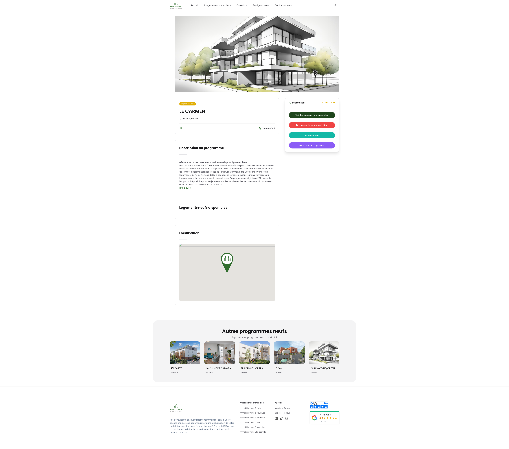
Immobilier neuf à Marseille (252, 427)
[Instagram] (286, 418)
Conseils (240, 5)
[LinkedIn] (276, 418)
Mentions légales (282, 408)
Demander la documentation (312, 125)
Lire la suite (185, 187)
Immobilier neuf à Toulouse (252, 413)
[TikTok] (281, 418)
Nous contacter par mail (312, 145)
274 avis (322, 421)
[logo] (195, 408)
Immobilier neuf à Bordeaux (252, 417)
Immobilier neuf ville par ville (253, 432)
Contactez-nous (283, 5)
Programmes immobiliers (217, 5)
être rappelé (312, 135)
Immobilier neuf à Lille (250, 422)
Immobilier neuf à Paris (250, 408)
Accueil (194, 5)
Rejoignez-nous (261, 5)
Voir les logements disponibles (311, 115)
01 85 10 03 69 (328, 102)
